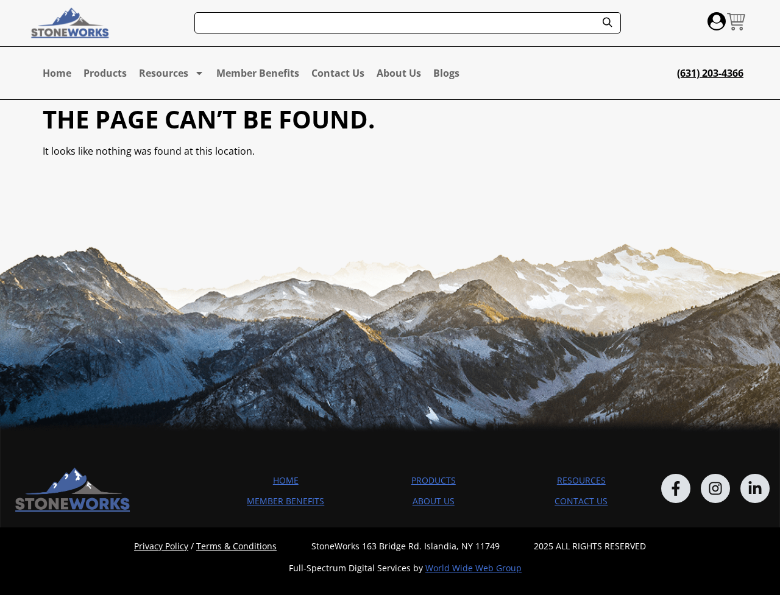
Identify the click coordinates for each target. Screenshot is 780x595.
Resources (163, 73)
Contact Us (337, 73)
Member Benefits (257, 73)
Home (57, 73)
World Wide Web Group (473, 568)
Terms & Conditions (236, 546)
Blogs (446, 73)
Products (105, 73)
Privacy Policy (161, 546)
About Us (399, 73)
